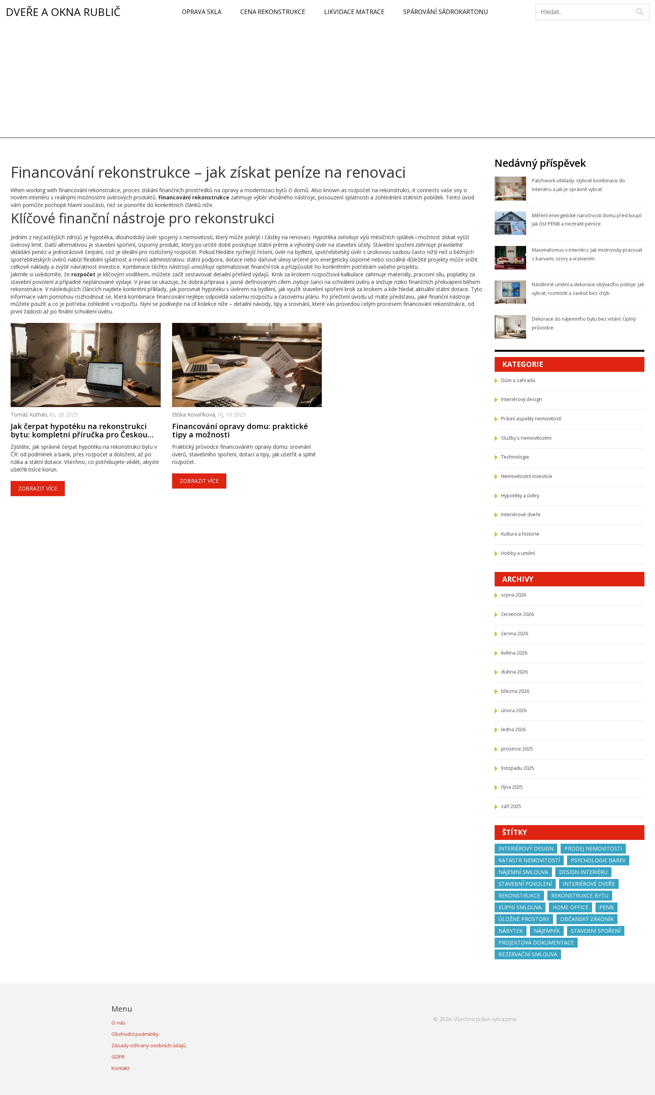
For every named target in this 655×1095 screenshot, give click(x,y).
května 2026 (514, 653)
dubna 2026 (514, 672)
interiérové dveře (589, 883)
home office (570, 907)
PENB (606, 907)
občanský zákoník (587, 919)
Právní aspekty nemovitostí (531, 418)
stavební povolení (525, 883)
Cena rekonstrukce (272, 12)
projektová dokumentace (536, 942)
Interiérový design (521, 399)
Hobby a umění (518, 553)
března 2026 (515, 691)
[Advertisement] (327, 81)
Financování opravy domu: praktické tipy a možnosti (240, 430)
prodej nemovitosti (593, 848)
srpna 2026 (513, 595)
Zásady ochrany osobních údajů (148, 1045)
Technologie (515, 457)
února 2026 (514, 710)
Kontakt (120, 1068)
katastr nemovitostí (529, 860)
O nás (118, 1022)
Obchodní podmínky (135, 1034)
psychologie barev (598, 860)
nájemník (547, 930)
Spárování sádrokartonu (445, 12)
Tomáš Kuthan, (30, 414)
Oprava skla (201, 12)
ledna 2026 (513, 729)
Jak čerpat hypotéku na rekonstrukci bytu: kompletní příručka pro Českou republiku (79, 430)
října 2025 (512, 787)
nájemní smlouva (523, 872)
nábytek (510, 930)
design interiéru (583, 872)
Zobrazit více (37, 488)
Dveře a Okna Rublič (63, 12)
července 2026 (517, 614)
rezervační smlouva (527, 954)
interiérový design (525, 848)
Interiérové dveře (521, 514)
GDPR (118, 1056)
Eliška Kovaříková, (195, 414)
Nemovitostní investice (526, 476)
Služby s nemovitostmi (526, 438)
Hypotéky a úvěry (520, 495)
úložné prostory (523, 919)
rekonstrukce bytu (579, 895)
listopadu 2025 (517, 768)
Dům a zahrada (518, 380)
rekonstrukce (519, 895)
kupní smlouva (520, 907)
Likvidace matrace (354, 12)
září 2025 (511, 806)
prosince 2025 (517, 749)
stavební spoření (596, 930)
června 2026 (514, 633)
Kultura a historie (520, 534)
